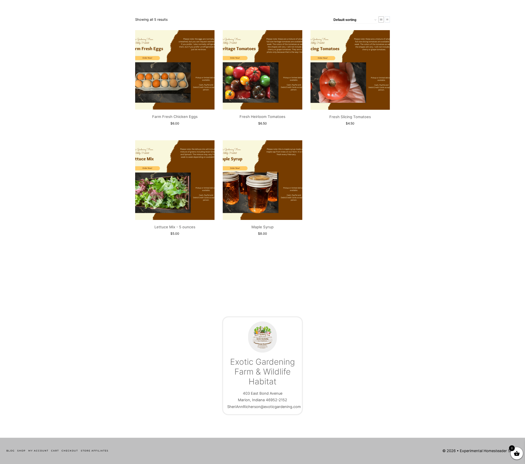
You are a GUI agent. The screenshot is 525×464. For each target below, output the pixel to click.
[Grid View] (381, 19)
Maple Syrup (262, 227)
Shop (21, 450)
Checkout (70, 450)
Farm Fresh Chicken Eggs (175, 116)
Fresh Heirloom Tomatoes (262, 116)
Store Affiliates (94, 450)
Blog (10, 450)
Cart (55, 450)
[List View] (387, 19)
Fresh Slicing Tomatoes (350, 117)
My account (38, 450)
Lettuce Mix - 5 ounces (174, 227)
